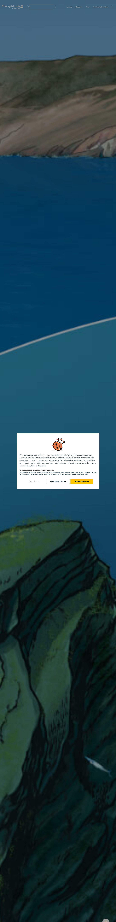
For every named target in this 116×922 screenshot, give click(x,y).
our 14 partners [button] (46, 455)
